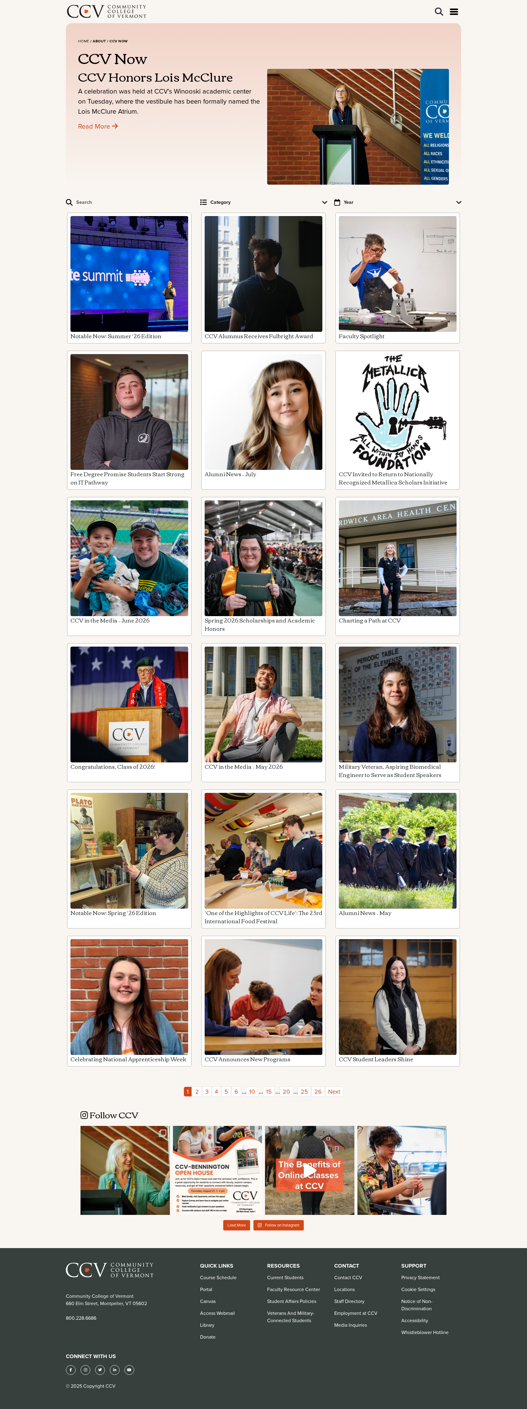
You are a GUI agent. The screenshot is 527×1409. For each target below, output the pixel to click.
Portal (206, 1289)
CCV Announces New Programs (247, 1059)
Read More (95, 126)
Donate (208, 1336)
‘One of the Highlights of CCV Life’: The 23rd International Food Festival (263, 916)
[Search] (439, 11)
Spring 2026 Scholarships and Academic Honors (260, 624)
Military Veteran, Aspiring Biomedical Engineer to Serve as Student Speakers (390, 770)
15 (269, 1091)
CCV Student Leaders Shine (376, 1059)
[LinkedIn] (115, 1370)
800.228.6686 (81, 1318)
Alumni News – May (365, 912)
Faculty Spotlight (362, 336)
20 (286, 1091)
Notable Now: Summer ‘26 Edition (115, 336)
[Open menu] (454, 11)
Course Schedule (218, 1277)
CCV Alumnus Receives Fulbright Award (259, 336)
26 (318, 1091)
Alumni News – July (230, 474)
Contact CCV (348, 1277)
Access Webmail (217, 1313)
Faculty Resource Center (293, 1289)
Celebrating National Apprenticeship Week (128, 1059)
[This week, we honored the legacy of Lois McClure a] (125, 1170)
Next (334, 1091)
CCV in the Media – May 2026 (244, 766)
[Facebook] (71, 1370)
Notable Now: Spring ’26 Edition (113, 912)
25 (304, 1091)
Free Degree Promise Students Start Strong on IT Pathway (127, 478)
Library (207, 1325)
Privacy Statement (420, 1277)
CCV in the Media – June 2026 (109, 620)
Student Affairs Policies (291, 1301)
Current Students (285, 1277)
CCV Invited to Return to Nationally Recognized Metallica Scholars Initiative (393, 478)
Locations (344, 1289)
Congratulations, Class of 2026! (112, 766)
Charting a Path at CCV (370, 620)
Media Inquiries (350, 1325)
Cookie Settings (418, 1289)
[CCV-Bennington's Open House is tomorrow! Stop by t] (217, 1170)
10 (252, 1091)
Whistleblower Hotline (425, 1332)
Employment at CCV (356, 1313)
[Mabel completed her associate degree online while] (309, 1170)
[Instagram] (85, 1370)
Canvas (208, 1301)
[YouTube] (129, 1370)
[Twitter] (100, 1370)
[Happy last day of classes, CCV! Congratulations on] (402, 1170)
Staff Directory (349, 1301)
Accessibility (414, 1320)
